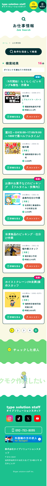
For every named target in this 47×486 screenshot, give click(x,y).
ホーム (5, 43)
